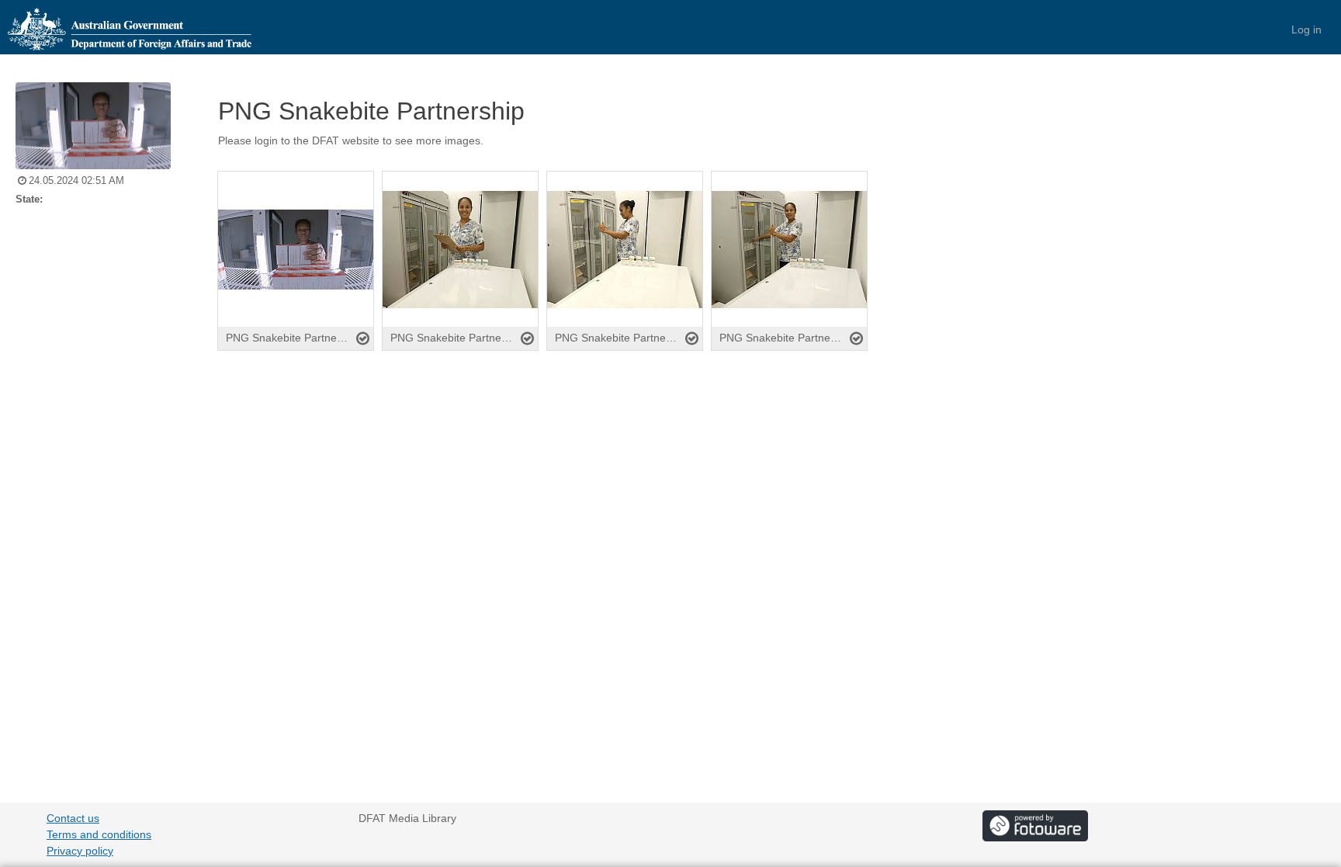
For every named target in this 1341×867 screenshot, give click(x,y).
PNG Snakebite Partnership (371, 111)
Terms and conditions (99, 834)
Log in (1306, 29)
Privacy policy (80, 850)
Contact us (73, 818)
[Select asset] (362, 338)
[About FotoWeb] (1035, 825)
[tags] (767, 155)
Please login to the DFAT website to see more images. (350, 140)
